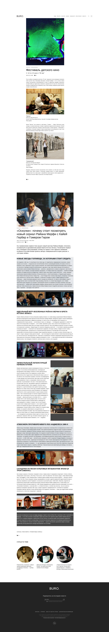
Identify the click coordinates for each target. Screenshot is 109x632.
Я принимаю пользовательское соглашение (55, 601)
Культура (63, 16)
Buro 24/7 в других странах (52, 611)
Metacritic (19, 516)
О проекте (43, 611)
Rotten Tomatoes (38, 515)
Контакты (37, 611)
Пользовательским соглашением (48, 617)
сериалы (19, 531)
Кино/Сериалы (34, 67)
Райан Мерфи (25, 531)
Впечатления (79, 16)
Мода (55, 16)
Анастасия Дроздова (24, 240)
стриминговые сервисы (35, 531)
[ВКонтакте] (35, 75)
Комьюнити (72, 16)
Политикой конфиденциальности (60, 617)
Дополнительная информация (66, 611)
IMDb (33, 240)
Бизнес (67, 16)
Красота (59, 16)
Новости (84, 16)
